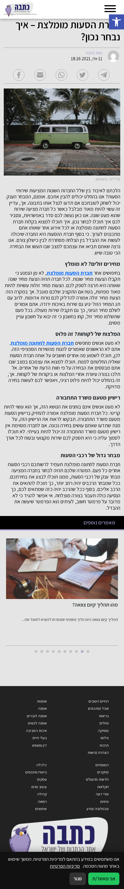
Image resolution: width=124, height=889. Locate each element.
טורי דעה (102, 794)
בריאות (104, 715)
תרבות (104, 745)
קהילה (42, 794)
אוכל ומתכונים (98, 708)
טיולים (104, 723)
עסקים (42, 779)
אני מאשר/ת (103, 878)
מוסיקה (103, 730)
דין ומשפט (39, 745)
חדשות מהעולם (97, 779)
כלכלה (41, 764)
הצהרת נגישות (98, 752)
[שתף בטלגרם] (104, 75)
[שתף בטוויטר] (82, 75)
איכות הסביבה (36, 730)
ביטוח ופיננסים (36, 772)
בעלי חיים (40, 737)
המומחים (102, 764)
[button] (116, 21)
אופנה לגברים (37, 715)
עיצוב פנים (39, 786)
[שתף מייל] (40, 75)
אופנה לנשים (37, 723)
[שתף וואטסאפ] (61, 75)
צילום (105, 737)
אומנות (42, 701)
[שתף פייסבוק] (19, 75)
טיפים (104, 801)
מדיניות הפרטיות (65, 866)
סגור (78, 878)
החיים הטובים (99, 701)
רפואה (42, 801)
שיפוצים (41, 808)
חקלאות (103, 786)
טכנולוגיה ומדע (98, 808)
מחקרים (103, 772)
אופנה (42, 708)
